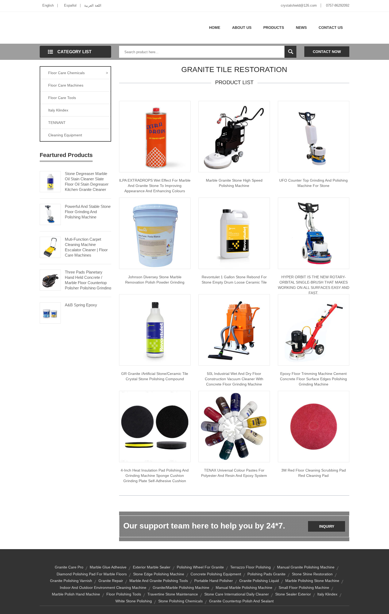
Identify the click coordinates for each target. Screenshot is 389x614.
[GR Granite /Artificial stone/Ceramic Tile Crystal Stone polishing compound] (154, 330)
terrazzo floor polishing (250, 567)
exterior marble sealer (151, 567)
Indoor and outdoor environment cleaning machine (103, 587)
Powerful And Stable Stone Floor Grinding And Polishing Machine (88, 211)
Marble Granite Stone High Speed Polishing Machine (234, 183)
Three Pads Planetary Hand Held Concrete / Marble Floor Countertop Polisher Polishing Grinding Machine (88, 282)
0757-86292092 (337, 5)
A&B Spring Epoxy (81, 305)
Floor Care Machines (65, 85)
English (48, 5)
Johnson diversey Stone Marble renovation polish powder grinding (154, 279)
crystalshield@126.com (299, 5)
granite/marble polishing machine (181, 587)
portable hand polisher (213, 581)
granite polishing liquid (259, 581)
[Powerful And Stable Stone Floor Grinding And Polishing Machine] (50, 214)
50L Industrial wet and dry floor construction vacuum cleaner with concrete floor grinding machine (234, 378)
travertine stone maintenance (172, 594)
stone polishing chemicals (180, 601)
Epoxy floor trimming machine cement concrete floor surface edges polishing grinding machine (313, 378)
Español (70, 5)
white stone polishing (133, 601)
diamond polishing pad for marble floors (92, 574)
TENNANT (57, 122)
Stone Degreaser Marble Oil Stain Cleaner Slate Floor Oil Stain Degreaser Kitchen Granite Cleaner (86, 181)
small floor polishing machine (304, 587)
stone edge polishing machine (158, 574)
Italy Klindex (58, 110)
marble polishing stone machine (312, 581)
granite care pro (69, 567)
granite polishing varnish (71, 581)
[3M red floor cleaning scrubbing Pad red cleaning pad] (313, 426)
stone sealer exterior (293, 594)
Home (214, 27)
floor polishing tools (123, 594)
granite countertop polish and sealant (241, 601)
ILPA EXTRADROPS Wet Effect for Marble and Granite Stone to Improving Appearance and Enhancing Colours (155, 185)
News (301, 27)
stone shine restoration (312, 574)
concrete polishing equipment (216, 574)
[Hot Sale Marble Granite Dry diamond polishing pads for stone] (154, 426)
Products (273, 27)
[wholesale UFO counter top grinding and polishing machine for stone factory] (313, 136)
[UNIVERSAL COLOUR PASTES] (234, 426)
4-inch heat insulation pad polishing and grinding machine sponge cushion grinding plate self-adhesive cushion (155, 475)
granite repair (110, 581)
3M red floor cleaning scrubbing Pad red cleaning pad (313, 473)
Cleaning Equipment (65, 135)
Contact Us (331, 27)
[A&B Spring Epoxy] (50, 312)
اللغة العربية (92, 5)
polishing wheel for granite (200, 567)
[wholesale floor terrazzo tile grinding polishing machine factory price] (313, 330)
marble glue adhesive (108, 567)
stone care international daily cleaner (236, 594)
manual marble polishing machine (244, 587)
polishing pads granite (266, 574)
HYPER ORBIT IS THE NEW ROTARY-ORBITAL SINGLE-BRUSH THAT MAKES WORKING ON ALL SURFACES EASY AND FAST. (313, 285)
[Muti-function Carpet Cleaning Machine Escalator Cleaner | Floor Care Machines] (50, 247)
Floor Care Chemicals (78, 73)
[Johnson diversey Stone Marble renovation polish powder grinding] (154, 233)
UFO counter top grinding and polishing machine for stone (313, 183)
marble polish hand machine (76, 594)
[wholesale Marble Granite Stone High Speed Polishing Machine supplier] (234, 136)
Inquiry (326, 526)
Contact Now (327, 52)
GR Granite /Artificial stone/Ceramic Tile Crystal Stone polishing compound (154, 376)
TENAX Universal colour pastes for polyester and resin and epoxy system (234, 473)
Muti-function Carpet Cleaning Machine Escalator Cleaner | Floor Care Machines (86, 247)
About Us (241, 27)
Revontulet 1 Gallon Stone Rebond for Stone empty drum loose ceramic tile (234, 279)
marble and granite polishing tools (158, 581)
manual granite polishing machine (305, 567)
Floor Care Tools (62, 98)
